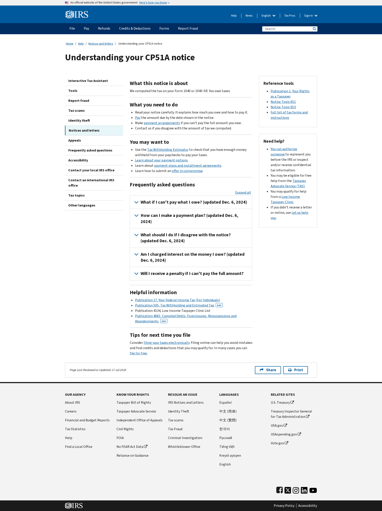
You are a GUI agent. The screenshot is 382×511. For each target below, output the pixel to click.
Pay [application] (86, 28)
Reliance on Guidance (133, 455)
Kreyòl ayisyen (230, 455)
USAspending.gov (284, 434)
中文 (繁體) (228, 420)
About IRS (72, 402)
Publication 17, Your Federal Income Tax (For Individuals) (177, 300)
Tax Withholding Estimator (168, 149)
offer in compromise (187, 170)
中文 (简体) (228, 411)
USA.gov (277, 425)
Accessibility (78, 160)
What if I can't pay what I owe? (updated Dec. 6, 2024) (194, 202)
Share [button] (271, 370)
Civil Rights (125, 429)
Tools (72, 90)
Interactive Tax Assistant (88, 80)
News (249, 15)
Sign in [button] (308, 15)
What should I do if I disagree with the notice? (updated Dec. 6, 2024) (186, 238)
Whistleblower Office (184, 446)
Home (69, 44)
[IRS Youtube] (313, 489)
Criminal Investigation (185, 437)
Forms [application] (164, 28)
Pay (137, 117)
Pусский (225, 437)
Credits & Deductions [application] (135, 28)
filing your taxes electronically (166, 342)
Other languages (81, 205)
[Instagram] (296, 489)
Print (298, 370)
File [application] (72, 28)
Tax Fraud (175, 429)
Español (225, 402)
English (266, 15)
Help (234, 15)
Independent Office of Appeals (139, 420)
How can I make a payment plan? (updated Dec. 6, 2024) (189, 218)
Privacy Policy (284, 505)
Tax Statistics (75, 429)
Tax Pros (289, 15)
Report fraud (78, 100)
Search (314, 29)
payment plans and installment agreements (187, 165)
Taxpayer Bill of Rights (134, 402)
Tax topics (76, 195)
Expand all (243, 192)
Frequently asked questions (90, 150)
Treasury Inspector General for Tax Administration (291, 414)
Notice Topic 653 (283, 107)
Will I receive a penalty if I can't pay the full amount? (192, 273)
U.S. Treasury (280, 402)
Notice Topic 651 (283, 101)
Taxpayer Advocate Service (136, 411)
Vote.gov (277, 443)
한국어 (224, 429)
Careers (70, 411)
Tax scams (76, 110)
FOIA (120, 437)
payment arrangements (162, 123)
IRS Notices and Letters (186, 402)
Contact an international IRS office (91, 183)
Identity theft (79, 120)
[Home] (76, 13)
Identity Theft (178, 411)
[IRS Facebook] (279, 489)
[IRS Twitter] (288, 489)
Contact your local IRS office (91, 170)
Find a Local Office (78, 446)
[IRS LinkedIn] (304, 489)
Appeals (74, 140)
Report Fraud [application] (188, 28)
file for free (138, 353)
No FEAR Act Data (130, 446)
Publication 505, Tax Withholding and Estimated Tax (178, 305)
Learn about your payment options (161, 160)
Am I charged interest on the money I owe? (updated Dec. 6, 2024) (192, 257)
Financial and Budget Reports (87, 420)
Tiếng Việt (227, 446)
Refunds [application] (104, 28)
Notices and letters (100, 44)
